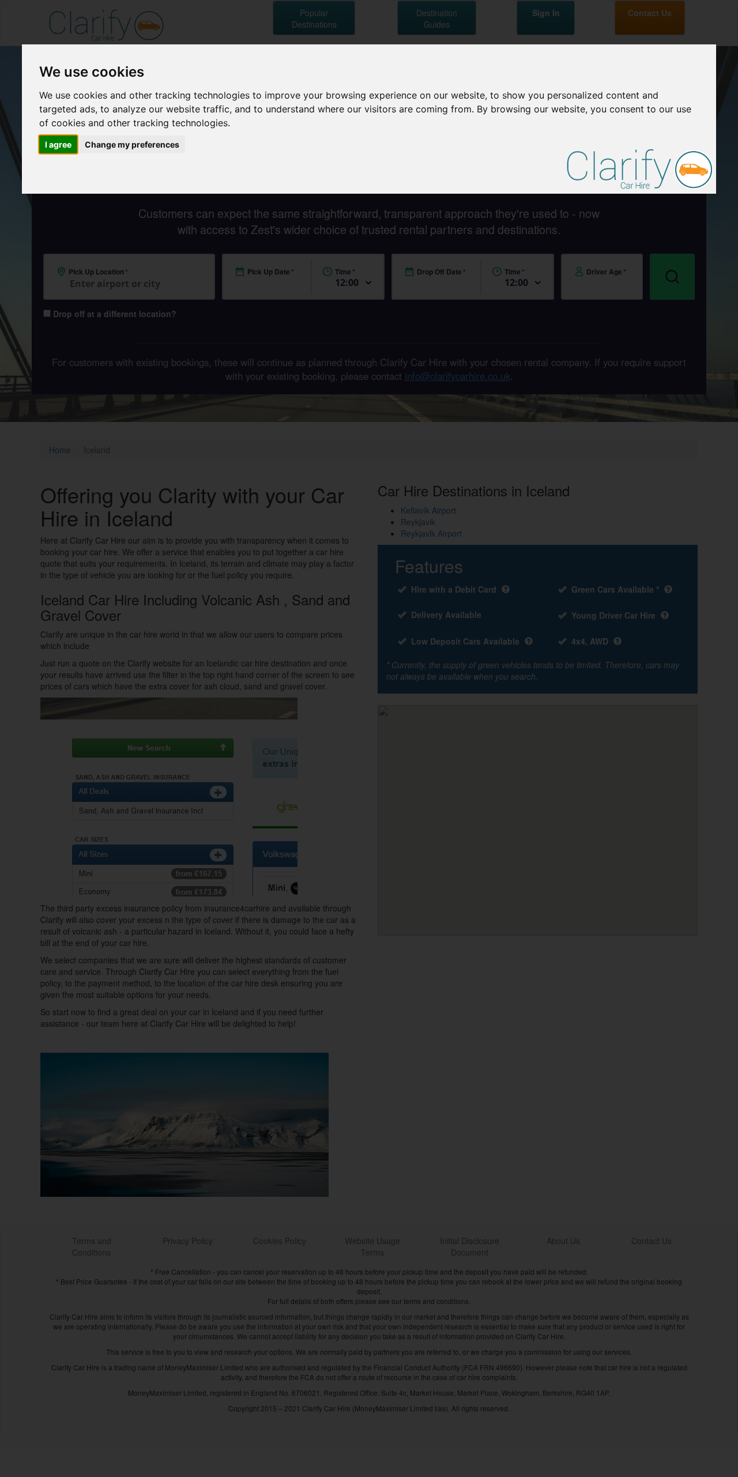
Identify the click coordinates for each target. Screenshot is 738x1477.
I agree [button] (58, 144)
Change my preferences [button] (132, 144)
